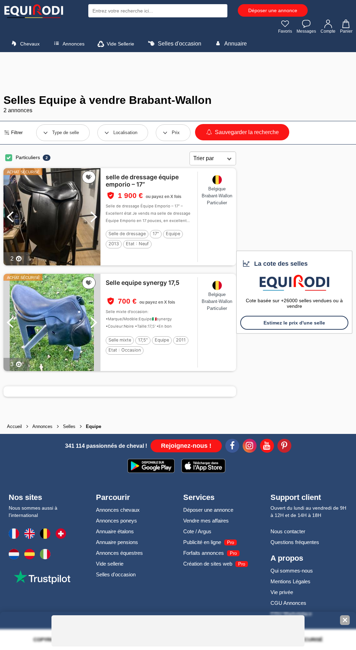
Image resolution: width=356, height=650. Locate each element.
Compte (328, 31)
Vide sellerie (109, 564)
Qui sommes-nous (291, 571)
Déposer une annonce (272, 10)
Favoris (285, 31)
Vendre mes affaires (206, 521)
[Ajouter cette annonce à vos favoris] (89, 177)
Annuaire (235, 44)
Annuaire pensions (117, 542)
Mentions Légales (290, 581)
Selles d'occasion (178, 44)
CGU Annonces (288, 603)
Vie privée (281, 592)
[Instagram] (250, 447)
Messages (306, 31)
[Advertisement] (178, 73)
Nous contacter (287, 531)
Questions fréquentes (294, 542)
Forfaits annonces (203, 553)
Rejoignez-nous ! (186, 445)
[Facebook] (232, 447)
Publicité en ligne (202, 542)
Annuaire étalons (115, 531)
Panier (346, 31)
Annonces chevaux (118, 510)
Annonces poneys (116, 521)
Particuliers (28, 157)
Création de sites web (207, 564)
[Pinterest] (284, 447)
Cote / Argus (197, 531)
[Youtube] (267, 447)
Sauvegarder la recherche (246, 132)
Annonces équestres (119, 553)
